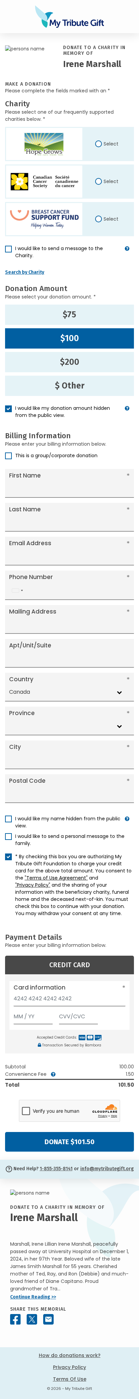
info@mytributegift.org (107, 1169)
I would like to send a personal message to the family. (69, 840)
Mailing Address (32, 611)
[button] (127, 254)
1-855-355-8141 (56, 1169)
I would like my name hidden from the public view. (67, 822)
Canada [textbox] (19, 692)
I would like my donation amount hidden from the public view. (62, 412)
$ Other (69, 386)
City (15, 747)
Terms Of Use (69, 1379)
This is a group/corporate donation (56, 455)
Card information (39, 987)
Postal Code (27, 781)
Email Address (30, 543)
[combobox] (17, 590)
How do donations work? (70, 1355)
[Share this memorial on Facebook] (15, 1319)
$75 (69, 315)
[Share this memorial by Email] (48, 1319)
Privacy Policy (69, 1367)
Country (21, 679)
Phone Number (31, 577)
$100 (69, 338)
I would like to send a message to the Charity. (59, 252)
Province (22, 713)
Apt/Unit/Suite (30, 645)
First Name (25, 475)
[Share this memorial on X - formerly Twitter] (31, 1319)
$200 (69, 362)
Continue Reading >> (33, 1297)
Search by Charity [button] (24, 272)
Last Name (25, 509)
